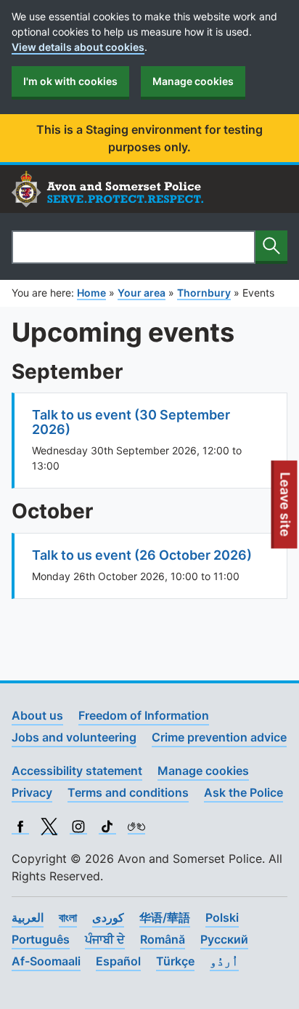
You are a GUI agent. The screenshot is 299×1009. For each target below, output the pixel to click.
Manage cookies (193, 81)
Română (162, 939)
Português (41, 939)
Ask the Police (243, 792)
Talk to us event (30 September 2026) (131, 422)
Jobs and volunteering (74, 737)
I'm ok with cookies (70, 81)
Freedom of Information (143, 715)
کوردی (108, 917)
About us (37, 715)
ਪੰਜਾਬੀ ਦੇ (105, 939)
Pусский (224, 939)
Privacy (32, 792)
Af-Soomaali (46, 961)
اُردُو (224, 961)
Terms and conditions (128, 792)
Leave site (286, 510)
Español (118, 961)
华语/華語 (164, 917)
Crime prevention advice (219, 737)
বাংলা (68, 917)
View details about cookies (78, 47)
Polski (222, 917)
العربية (28, 917)
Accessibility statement (77, 770)
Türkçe (175, 961)
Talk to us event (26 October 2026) (142, 555)
